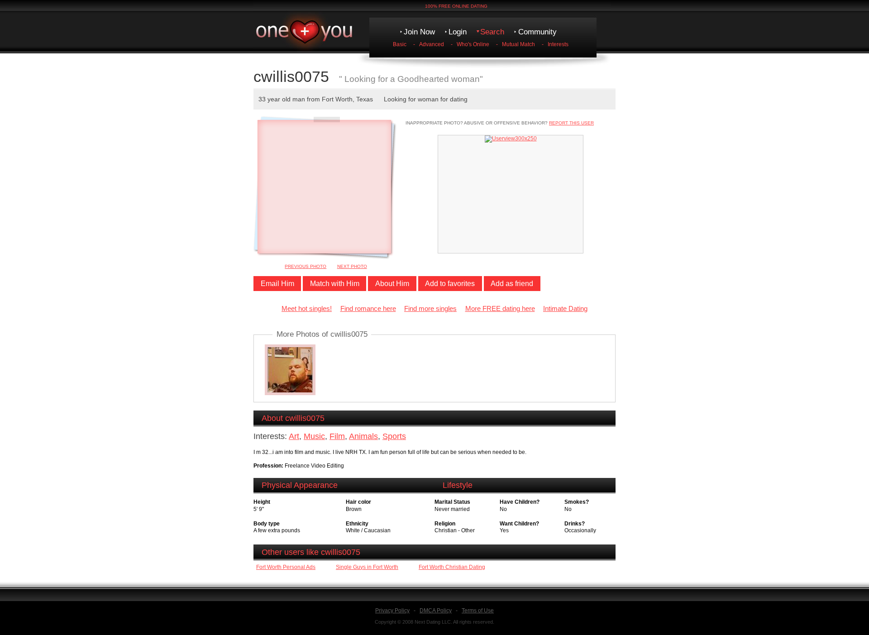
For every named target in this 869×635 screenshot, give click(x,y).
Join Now (419, 32)
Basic (399, 44)
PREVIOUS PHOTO (305, 266)
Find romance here (368, 308)
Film (337, 436)
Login (458, 32)
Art (294, 436)
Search (492, 32)
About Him (392, 283)
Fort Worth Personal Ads (285, 567)
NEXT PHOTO (352, 266)
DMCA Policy (436, 610)
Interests (558, 44)
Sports (394, 436)
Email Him (277, 283)
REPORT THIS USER (571, 122)
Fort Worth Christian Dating (452, 567)
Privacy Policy (392, 610)
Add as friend (512, 283)
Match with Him (334, 283)
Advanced (431, 44)
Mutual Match (518, 44)
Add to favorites (450, 283)
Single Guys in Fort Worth (367, 567)
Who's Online (473, 44)
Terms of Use (478, 610)
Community (537, 32)
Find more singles (430, 308)
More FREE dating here (500, 308)
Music (314, 436)
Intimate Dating (565, 308)
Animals (363, 436)
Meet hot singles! (307, 308)
